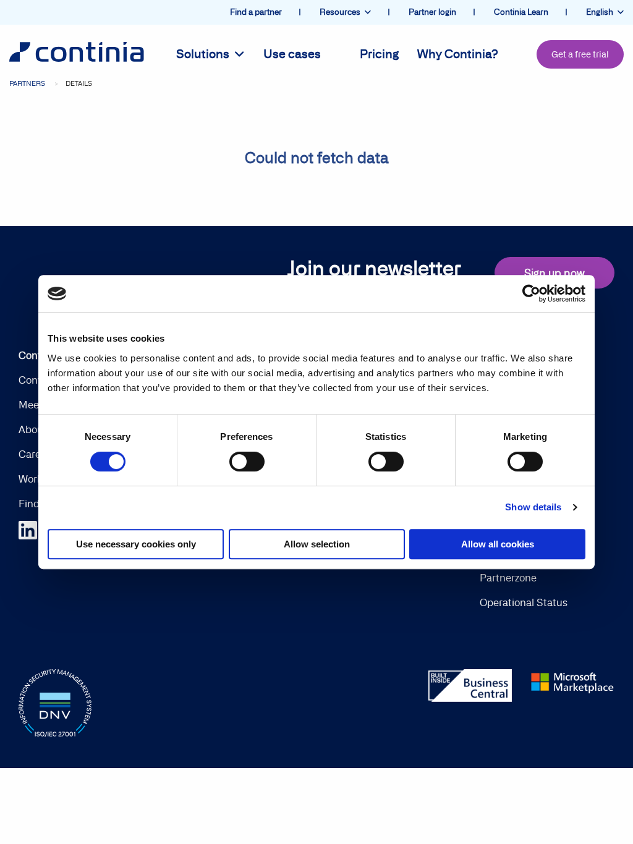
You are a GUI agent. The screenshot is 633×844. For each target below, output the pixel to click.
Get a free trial (580, 54)
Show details (533, 507)
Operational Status (523, 602)
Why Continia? (457, 53)
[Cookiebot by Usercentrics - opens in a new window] (531, 293)
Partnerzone (508, 578)
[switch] (247, 461)
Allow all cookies (497, 544)
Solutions (205, 53)
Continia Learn (522, 12)
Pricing (379, 53)
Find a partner (257, 12)
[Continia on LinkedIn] (34, 528)
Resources (342, 12)
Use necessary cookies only (136, 544)
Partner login (433, 12)
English (601, 12)
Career (34, 454)
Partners (27, 83)
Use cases (292, 53)
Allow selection (317, 544)
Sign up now (554, 272)
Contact (37, 380)
